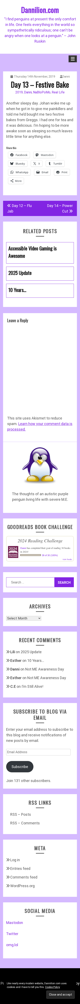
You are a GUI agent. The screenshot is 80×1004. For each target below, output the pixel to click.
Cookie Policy (52, 987)
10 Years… (35, 660)
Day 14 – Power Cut (60, 208)
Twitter (12, 934)
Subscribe (19, 767)
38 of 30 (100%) (50, 555)
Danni (66, 76)
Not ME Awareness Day (44, 669)
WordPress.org (22, 886)
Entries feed (20, 868)
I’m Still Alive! (32, 686)
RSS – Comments (25, 823)
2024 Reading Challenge (40, 540)
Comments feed (23, 877)
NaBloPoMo (41, 92)
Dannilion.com (40, 9)
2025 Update (31, 652)
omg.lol (12, 945)
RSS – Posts (20, 814)
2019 (19, 92)
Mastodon (14, 922)
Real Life (58, 92)
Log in (15, 860)
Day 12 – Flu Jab (19, 208)
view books (67, 559)
